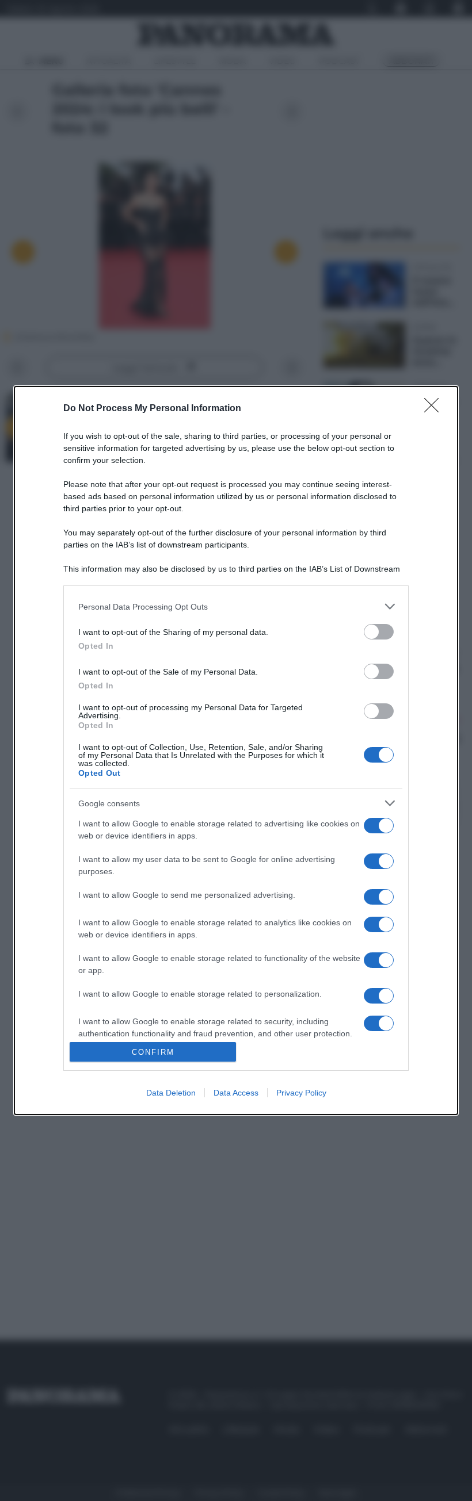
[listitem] (236, 606)
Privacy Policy (301, 1092)
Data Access (236, 1092)
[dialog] (236, 750)
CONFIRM (153, 1052)
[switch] (379, 632)
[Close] (435, 409)
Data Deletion (171, 1092)
